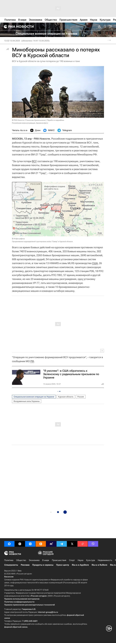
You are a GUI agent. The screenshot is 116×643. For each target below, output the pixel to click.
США (95, 263)
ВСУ (34, 161)
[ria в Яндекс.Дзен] (20, 544)
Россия (80, 397)
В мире (45, 560)
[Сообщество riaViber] (93, 544)
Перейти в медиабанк (55, 120)
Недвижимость (105, 560)
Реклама (25, 565)
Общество (21, 560)
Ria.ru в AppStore (80, 565)
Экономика (34, 560)
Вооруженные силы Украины (27, 401)
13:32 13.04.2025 (12, 41)
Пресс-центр (62, 565)
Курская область (65, 397)
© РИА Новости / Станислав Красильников (29, 120)
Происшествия (59, 560)
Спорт (72, 560)
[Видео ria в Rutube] (51, 544)
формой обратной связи (15, 627)
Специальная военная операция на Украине (34, 397)
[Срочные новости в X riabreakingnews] (83, 544)
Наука (80, 560)
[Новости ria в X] (72, 544)
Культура (90, 560)
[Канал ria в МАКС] (9, 544)
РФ (32, 361)
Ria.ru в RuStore (99, 565)
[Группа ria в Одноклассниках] (41, 544)
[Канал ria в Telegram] (62, 544)
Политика (8, 560)
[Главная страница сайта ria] (18, 27)
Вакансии (8, 576)
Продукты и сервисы (42, 565)
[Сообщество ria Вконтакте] (30, 544)
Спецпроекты (11, 565)
